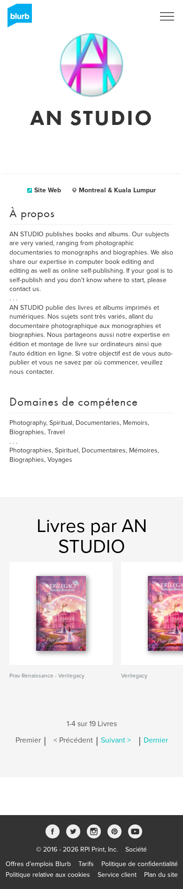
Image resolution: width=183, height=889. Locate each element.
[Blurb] (17, 18)
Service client (117, 875)
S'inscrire (129, 16)
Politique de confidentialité (139, 864)
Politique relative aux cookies (48, 875)
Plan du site (161, 875)
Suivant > (116, 740)
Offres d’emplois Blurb (38, 864)
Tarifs (86, 864)
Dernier (156, 740)
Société (136, 849)
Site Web (47, 190)
